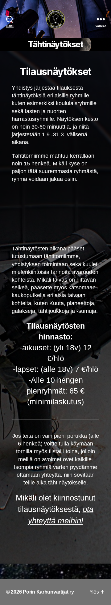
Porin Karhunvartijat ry (48, 591)
